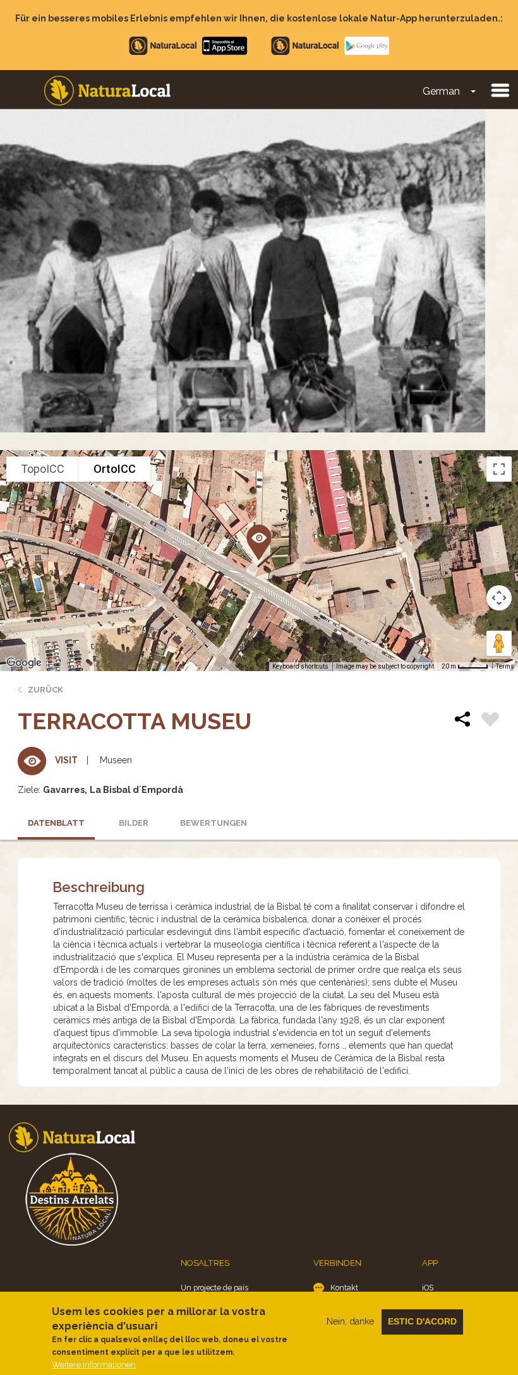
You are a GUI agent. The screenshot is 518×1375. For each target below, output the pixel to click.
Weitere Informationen (94, 1364)
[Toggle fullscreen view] (499, 469)
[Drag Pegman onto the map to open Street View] (499, 643)
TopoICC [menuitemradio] (42, 468)
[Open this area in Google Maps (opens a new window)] (24, 663)
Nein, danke (350, 1321)
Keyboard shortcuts (300, 666)
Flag (490, 721)
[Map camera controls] (499, 597)
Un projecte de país (214, 1287)
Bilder (133, 823)
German (441, 91)
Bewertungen (213, 823)
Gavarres (64, 790)
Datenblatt (56, 823)
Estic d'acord (422, 1321)
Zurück (45, 689)
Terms (505, 666)
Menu (499, 89)
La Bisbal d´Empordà (136, 790)
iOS (427, 1287)
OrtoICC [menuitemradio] (114, 468)
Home (107, 90)
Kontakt (344, 1287)
